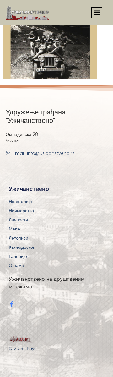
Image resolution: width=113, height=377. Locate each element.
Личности (18, 220)
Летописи (18, 238)
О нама (16, 265)
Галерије (18, 256)
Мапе (14, 229)
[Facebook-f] (11, 304)
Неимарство (21, 211)
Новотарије (20, 201)
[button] (96, 12)
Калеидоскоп (22, 247)
